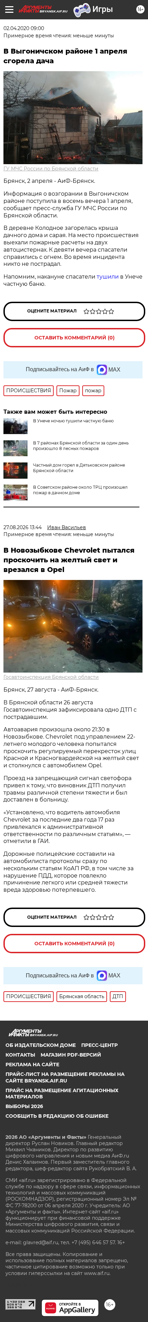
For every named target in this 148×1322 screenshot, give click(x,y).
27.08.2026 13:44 (22, 527)
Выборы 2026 (24, 1106)
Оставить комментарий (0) (74, 338)
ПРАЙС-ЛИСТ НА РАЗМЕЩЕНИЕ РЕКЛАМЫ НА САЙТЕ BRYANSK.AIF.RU (65, 1077)
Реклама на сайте (32, 1064)
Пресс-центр (99, 1045)
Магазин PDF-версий (71, 1055)
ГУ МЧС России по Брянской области (50, 169)
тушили (108, 276)
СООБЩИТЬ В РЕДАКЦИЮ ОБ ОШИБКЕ (57, 1116)
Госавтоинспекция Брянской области (51, 677)
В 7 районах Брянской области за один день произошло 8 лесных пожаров (81, 445)
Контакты (20, 1055)
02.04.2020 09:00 (23, 28)
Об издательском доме (41, 1045)
